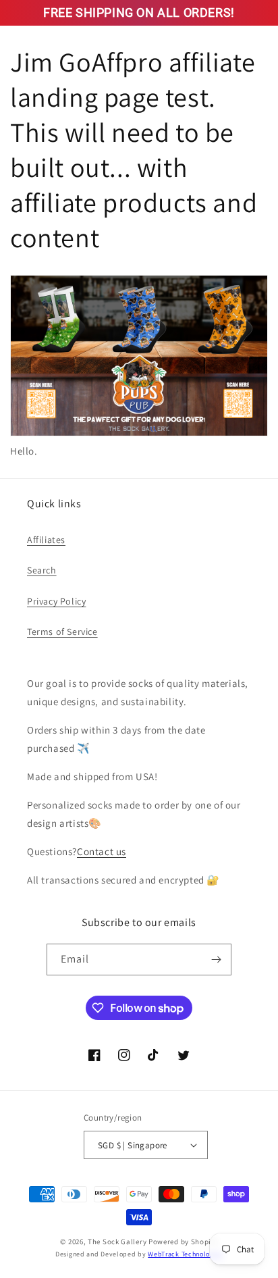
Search (42, 570)
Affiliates (46, 540)
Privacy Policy (56, 601)
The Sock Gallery (117, 1241)
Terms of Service (62, 631)
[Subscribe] (216, 959)
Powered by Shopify (183, 1241)
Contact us (101, 851)
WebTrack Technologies (185, 1254)
